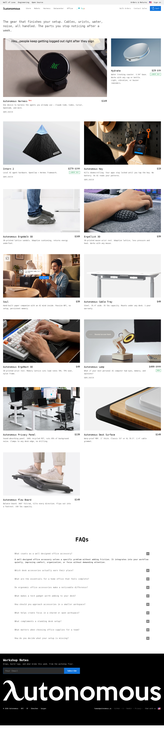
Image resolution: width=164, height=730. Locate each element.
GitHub (117, 708)
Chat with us (150, 708)
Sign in (157, 2)
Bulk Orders (125, 8)
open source (8, 112)
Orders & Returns (139, 2)
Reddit (129, 708)
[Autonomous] (11, 8)
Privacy (138, 708)
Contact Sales (140, 8)
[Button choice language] (150, 2)
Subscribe (72, 671)
